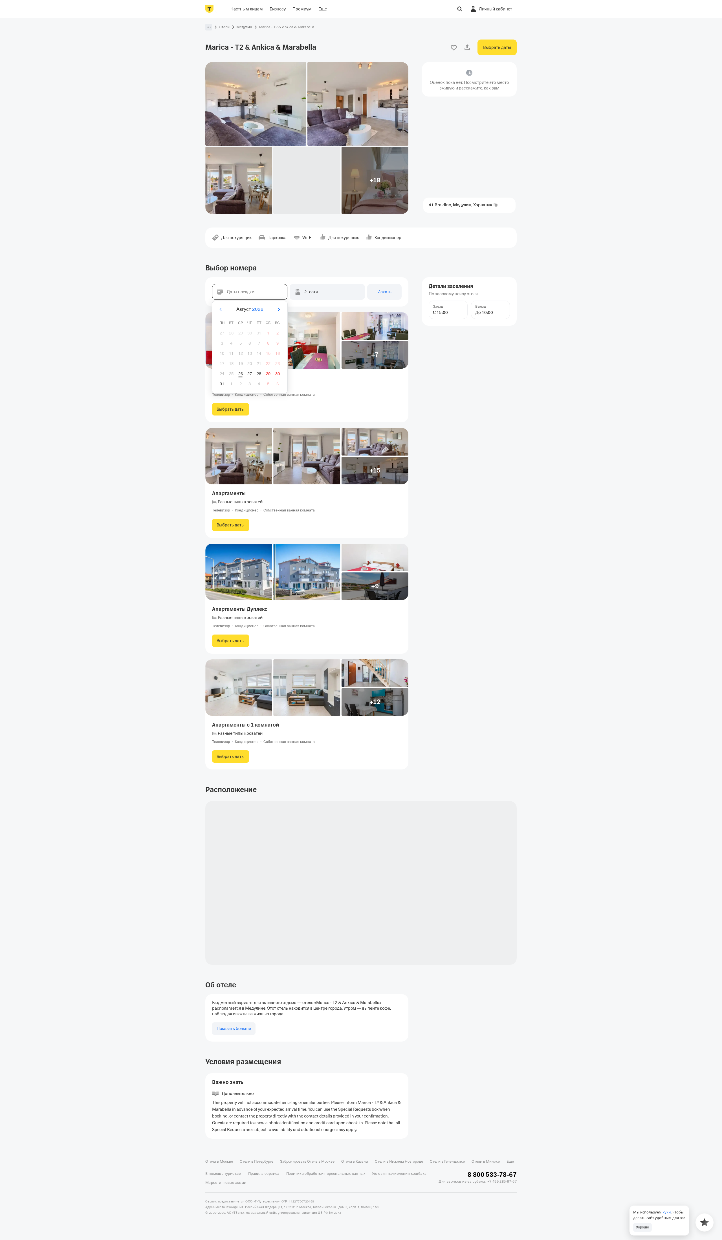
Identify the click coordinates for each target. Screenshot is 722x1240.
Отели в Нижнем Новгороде (399, 1161)
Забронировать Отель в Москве (307, 1161)
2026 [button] (257, 309)
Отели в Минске (486, 1161)
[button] (208, 27)
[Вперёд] (278, 309)
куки (666, 1212)
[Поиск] (460, 9)
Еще (510, 1161)
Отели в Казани (354, 1161)
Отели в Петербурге (256, 1161)
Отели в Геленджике (447, 1161)
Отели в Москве (219, 1161)
